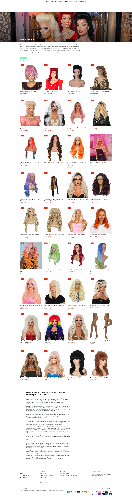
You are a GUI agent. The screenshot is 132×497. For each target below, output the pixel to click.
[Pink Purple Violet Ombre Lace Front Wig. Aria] (31, 184)
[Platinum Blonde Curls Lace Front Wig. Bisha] (101, 112)
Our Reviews (43, 480)
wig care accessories (45, 450)
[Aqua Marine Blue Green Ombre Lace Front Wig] (101, 255)
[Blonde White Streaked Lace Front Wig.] (77, 326)
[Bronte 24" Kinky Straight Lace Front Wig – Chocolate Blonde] (31, 363)
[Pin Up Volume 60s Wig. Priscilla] (77, 363)
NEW (21, 471)
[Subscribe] (111, 471)
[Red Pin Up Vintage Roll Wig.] (54, 76)
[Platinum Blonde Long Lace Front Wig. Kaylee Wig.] (31, 291)
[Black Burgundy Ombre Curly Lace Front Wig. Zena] (101, 184)
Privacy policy (38, 490)
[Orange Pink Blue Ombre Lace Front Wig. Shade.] (31, 147)
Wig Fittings (43, 473)
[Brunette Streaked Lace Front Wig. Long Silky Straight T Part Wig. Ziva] (54, 184)
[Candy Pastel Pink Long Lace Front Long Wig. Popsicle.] (77, 112)
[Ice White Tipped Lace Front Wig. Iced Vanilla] (54, 112)
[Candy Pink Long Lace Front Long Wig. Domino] (101, 147)
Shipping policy (52, 490)
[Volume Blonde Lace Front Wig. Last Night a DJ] (77, 184)
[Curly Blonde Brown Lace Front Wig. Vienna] (54, 220)
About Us (42, 471)
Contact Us (62, 471)
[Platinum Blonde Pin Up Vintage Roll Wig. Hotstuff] (31, 112)
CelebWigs (25, 488)
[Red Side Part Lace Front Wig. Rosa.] (77, 255)
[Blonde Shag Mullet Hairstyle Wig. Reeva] (101, 291)
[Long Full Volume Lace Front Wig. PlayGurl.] (54, 147)
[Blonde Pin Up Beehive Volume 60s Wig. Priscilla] (54, 363)
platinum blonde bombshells (35, 424)
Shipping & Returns (64, 473)
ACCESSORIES (23, 477)
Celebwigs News (44, 477)
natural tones (52, 421)
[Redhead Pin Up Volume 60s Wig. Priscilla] (101, 363)
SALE (21, 480)
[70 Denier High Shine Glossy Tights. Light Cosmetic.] (101, 326)
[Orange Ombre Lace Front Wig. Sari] (101, 220)
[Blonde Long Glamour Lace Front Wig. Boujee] (77, 220)
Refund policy (31, 490)
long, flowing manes (61, 428)
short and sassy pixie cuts (49, 428)
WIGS (21, 473)
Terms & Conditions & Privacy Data (68, 475)
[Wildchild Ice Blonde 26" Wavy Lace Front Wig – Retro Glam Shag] (31, 326)
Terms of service (45, 490)
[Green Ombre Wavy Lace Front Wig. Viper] (54, 255)
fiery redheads (47, 424)
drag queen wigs (40, 399)
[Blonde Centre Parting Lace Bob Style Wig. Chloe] (54, 291)
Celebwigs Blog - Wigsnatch (46, 475)
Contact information (60, 490)
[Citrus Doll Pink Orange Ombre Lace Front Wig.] (31, 255)
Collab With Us (43, 482)
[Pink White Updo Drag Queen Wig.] (31, 76)
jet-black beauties (57, 424)
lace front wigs (51, 413)
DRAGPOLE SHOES (24, 475)
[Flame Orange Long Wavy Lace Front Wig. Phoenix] (77, 147)
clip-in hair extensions (55, 435)
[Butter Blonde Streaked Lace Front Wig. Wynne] (31, 220)
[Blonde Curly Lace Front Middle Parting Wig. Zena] (77, 291)
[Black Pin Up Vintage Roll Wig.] (77, 76)
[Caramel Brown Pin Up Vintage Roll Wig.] (101, 76)
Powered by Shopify (24, 490)
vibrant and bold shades (64, 420)
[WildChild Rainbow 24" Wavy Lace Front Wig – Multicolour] (54, 326)
